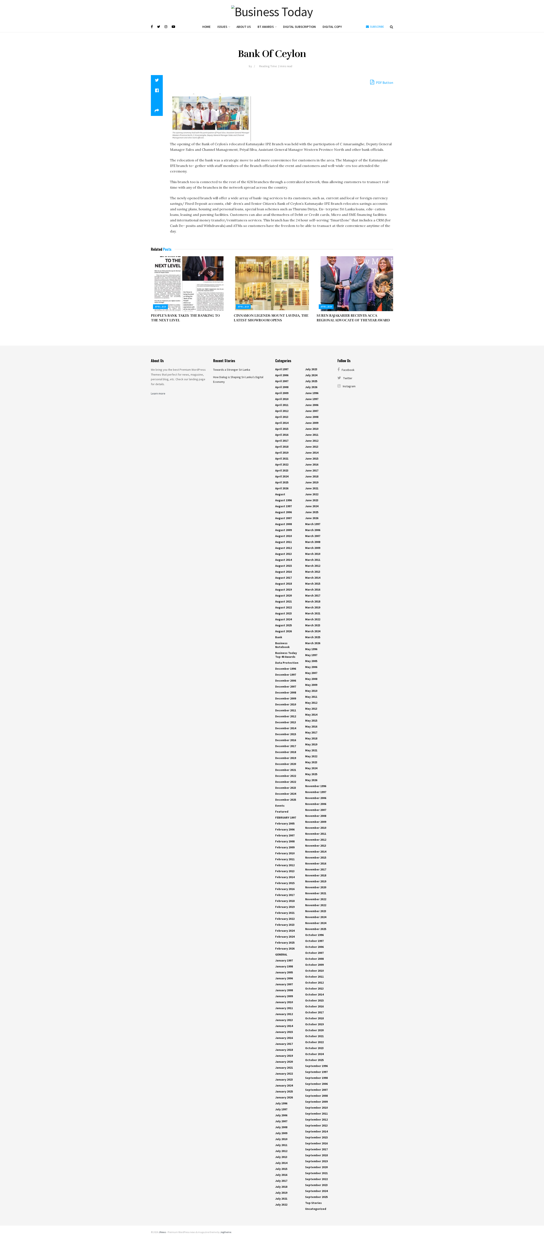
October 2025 (314, 1060)
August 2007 (283, 518)
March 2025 (312, 637)
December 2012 (285, 716)
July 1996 (281, 1103)
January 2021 (284, 1068)
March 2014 (312, 578)
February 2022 (285, 919)
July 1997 (281, 1109)
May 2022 (311, 756)
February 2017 (285, 895)
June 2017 (311, 470)
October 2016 (314, 1006)
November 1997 (315, 792)
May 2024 (311, 768)
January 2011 (284, 1008)
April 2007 (281, 381)
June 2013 (311, 447)
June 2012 (311, 441)
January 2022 (284, 1073)
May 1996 (311, 649)
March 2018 (312, 601)
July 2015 (281, 1169)
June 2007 (311, 411)
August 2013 (283, 554)
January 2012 (284, 1014)
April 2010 (281, 399)
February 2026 (285, 948)
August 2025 (283, 625)
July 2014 (281, 1163)
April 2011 (281, 405)
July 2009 (281, 1133)
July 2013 (281, 1157)
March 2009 (312, 548)
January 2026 (284, 1097)
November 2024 (315, 917)
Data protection (286, 663)
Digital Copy (332, 27)
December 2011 (285, 710)
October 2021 (314, 1036)
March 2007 (312, 536)
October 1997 (314, 941)
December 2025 (285, 800)
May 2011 (311, 697)
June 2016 (311, 464)
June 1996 (311, 393)
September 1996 (316, 1066)
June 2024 (311, 506)
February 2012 (285, 865)
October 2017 (314, 1012)
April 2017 (281, 441)
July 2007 (281, 1121)
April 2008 (281, 387)
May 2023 (311, 762)
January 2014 (284, 1026)
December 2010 (285, 704)
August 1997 (283, 506)
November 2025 (315, 929)
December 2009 (285, 698)
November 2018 (315, 875)
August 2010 (283, 536)
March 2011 (312, 560)
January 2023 (284, 1079)
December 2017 (285, 746)
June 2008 (311, 417)
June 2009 (311, 423)
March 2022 (312, 619)
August (280, 494)
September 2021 (316, 1173)
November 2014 (315, 851)
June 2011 (311, 435)
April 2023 (281, 470)
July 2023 (311, 369)
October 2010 (314, 971)
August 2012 (283, 548)
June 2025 (311, 512)
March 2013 (312, 572)
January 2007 (284, 984)
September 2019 (316, 1161)
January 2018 (284, 1050)
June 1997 (311, 399)
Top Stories (313, 1203)
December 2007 (285, 686)
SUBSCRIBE (376, 26)
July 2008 (281, 1127)
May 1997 (311, 655)
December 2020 (285, 764)
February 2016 (285, 889)
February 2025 (285, 942)
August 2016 (283, 572)
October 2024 (314, 1054)
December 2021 (285, 770)
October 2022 (314, 1042)
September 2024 (316, 1191)
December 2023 (285, 788)
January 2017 (284, 1044)
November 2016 (315, 863)
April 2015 (281, 429)
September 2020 (316, 1167)
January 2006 (284, 978)
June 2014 (311, 452)
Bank (278, 637)
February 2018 (285, 901)
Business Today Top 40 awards (286, 655)
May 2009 (311, 685)
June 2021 (311, 488)
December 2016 (285, 740)
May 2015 (311, 720)
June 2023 (311, 500)
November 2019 (315, 881)
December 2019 (285, 758)
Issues (222, 27)
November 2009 (315, 822)
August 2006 (283, 512)
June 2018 (311, 476)
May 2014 (311, 714)
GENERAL (281, 954)
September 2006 (316, 1084)
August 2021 (283, 601)
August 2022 (283, 607)
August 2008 (283, 524)
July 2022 (281, 1204)
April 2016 (281, 435)
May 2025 (311, 774)
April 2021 (281, 458)
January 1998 (284, 966)
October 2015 (314, 1000)
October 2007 (314, 953)
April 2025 (281, 482)
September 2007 (316, 1090)
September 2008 (316, 1096)
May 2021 (311, 750)
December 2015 (285, 734)
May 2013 (311, 709)
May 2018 (311, 738)
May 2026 (311, 780)
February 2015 (285, 883)
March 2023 (312, 625)
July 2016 (281, 1175)
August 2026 (283, 631)
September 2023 (316, 1185)
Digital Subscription (299, 27)
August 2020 (283, 595)
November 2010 (315, 828)
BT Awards (266, 27)
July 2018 (281, 1187)
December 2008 (285, 692)
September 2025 (316, 1197)
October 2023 (314, 1048)
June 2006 (311, 405)
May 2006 (311, 667)
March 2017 (312, 595)
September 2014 (316, 1131)
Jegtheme (225, 1232)
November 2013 (315, 845)
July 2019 (281, 1193)
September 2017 (316, 1149)
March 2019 (312, 607)
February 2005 (285, 823)
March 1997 (312, 524)
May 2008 (311, 679)
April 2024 (281, 476)
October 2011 (314, 976)
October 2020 (314, 1030)
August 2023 (283, 613)
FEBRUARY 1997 (285, 817)
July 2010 (281, 1139)
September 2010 (316, 1107)
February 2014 (285, 877)
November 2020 (315, 887)
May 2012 (311, 703)
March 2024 (312, 631)
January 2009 (284, 996)
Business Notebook (282, 645)
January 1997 (284, 960)
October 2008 (314, 959)
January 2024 (284, 1085)
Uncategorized (315, 1209)
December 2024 (285, 794)
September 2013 (316, 1125)
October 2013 (314, 988)
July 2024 (311, 375)
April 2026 (281, 488)
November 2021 (315, 893)
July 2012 (281, 1151)
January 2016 (284, 1038)
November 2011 (315, 834)
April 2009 (281, 393)
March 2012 (312, 566)
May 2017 (311, 732)
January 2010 (284, 1002)
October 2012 (314, 982)
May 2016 (311, 726)
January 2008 (284, 990)
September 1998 (316, 1078)
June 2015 (311, 458)
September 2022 (316, 1179)
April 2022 (281, 464)
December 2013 (285, 722)
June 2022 (311, 494)
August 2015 (283, 566)
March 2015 (312, 583)
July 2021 (281, 1199)
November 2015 (315, 857)
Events (280, 805)
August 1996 (283, 500)
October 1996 (314, 935)
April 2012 (281, 411)
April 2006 (281, 375)
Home (206, 27)
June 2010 (311, 429)
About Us (244, 27)
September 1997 (316, 1072)
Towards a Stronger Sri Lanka (231, 370)
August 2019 (283, 589)
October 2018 (314, 1018)
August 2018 (283, 583)
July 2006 (281, 1115)
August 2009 (283, 530)
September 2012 (316, 1119)
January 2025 (284, 1091)
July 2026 (311, 387)
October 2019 (314, 1024)
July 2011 (281, 1145)
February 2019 (285, 907)
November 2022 (315, 899)
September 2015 (316, 1137)
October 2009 (314, 965)
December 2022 (285, 776)
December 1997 (285, 674)
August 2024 (283, 619)
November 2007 (315, 810)
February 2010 (285, 853)
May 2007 (311, 673)
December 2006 (285, 680)
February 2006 (285, 829)
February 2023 (285, 925)
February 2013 (285, 871)
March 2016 (312, 589)
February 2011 (285, 859)
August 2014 (283, 560)
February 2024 (285, 931)
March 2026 (312, 643)
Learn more (158, 393)
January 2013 (284, 1020)
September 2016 (316, 1143)
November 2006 (315, 798)
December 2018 (285, 752)
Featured (281, 811)
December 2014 (285, 728)
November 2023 (315, 911)
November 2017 (315, 869)
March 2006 (312, 530)
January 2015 (284, 1032)
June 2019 (311, 482)
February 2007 (285, 835)
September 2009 (316, 1102)
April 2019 (160, 306)
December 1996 (285, 669)
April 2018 (281, 447)
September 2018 (316, 1155)
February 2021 (285, 913)
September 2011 (316, 1113)
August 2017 (283, 578)
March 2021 (312, 613)
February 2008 (285, 841)
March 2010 (312, 554)
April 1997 (281, 369)
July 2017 (281, 1181)
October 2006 (314, 947)
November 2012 (315, 840)
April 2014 (281, 423)
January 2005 (284, 972)
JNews (162, 1232)
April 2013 (281, 417)
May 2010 (311, 691)
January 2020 (284, 1062)
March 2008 (312, 542)
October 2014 (314, 994)
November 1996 (315, 786)
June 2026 (311, 518)
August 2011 (283, 542)
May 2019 (311, 744)
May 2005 (311, 661)
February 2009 (285, 847)
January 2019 (284, 1056)
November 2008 (315, 816)
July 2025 (311, 381)
